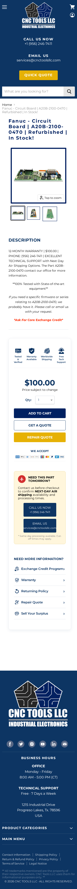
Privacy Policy (48, 859)
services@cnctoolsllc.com (39, 60)
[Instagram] (31, 743)
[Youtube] (42, 743)
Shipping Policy (46, 854)
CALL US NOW (40, 510)
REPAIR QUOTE (40, 437)
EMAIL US (40, 526)
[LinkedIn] (53, 743)
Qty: (28, 400)
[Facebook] (9, 743)
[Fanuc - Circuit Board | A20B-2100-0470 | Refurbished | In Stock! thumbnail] (18, 213)
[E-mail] (64, 743)
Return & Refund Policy (18, 859)
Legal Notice (38, 863)
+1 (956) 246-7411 (38, 44)
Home (7, 105)
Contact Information (16, 854)
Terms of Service (13, 863)
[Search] (69, 91)
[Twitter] (20, 743)
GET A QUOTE (39, 425)
